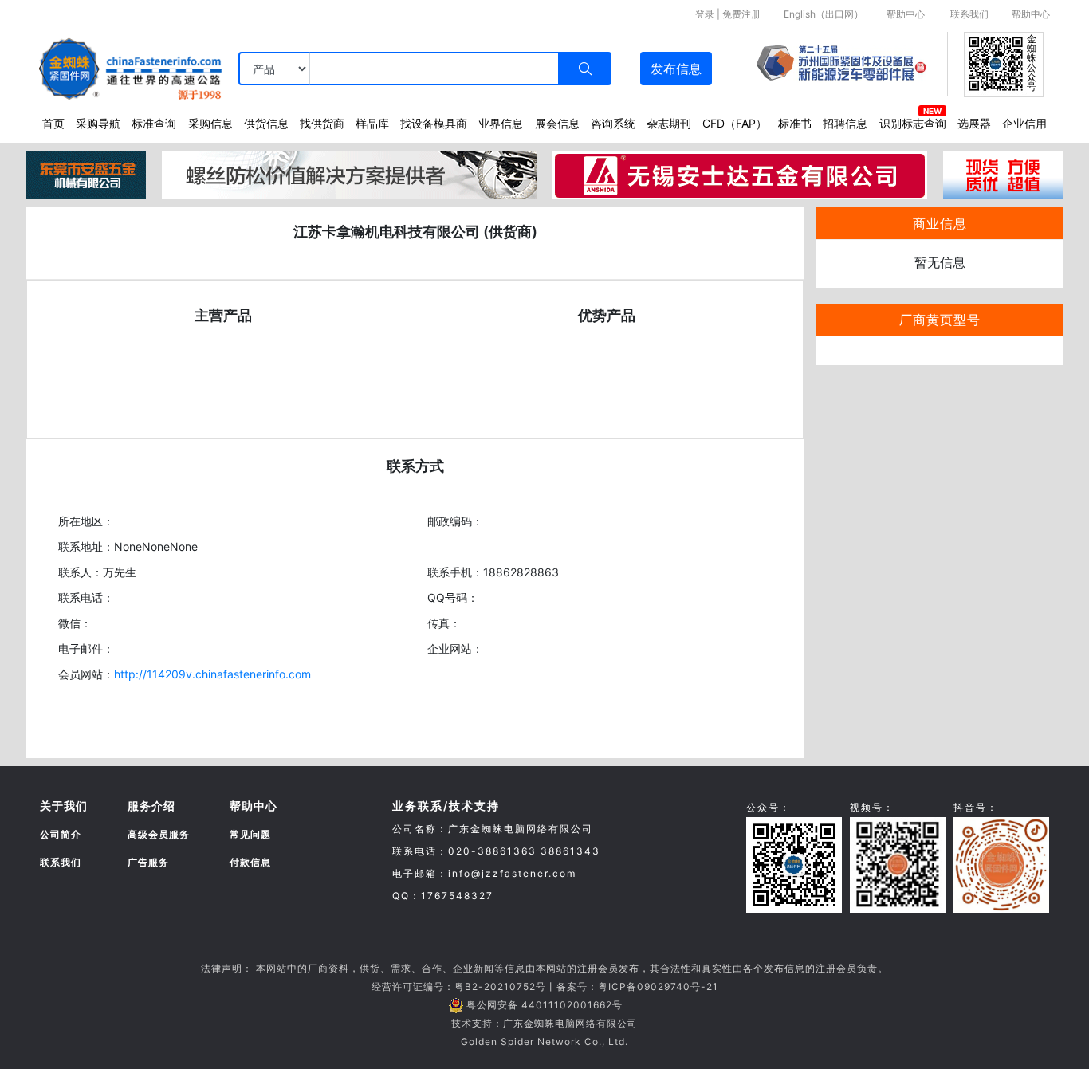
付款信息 (250, 862)
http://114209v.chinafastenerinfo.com (212, 674)
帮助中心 (906, 14)
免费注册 (741, 14)
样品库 (372, 123)
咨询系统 (613, 123)
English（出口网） (823, 14)
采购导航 (98, 123)
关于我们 (64, 805)
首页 (53, 123)
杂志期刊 (669, 123)
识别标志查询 (912, 123)
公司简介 (60, 834)
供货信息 (266, 123)
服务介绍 (151, 805)
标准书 (795, 123)
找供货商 (322, 123)
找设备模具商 (433, 123)
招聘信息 (845, 123)
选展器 (974, 123)
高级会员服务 (159, 834)
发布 (676, 69)
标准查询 (154, 123)
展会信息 (557, 123)
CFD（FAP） (734, 123)
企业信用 (1024, 123)
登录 (704, 14)
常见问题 (250, 834)
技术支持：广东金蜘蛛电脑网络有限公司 (544, 1023)
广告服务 (148, 862)
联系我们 (969, 14)
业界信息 (500, 123)
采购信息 (210, 123)
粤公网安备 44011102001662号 (544, 1005)
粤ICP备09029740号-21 (658, 986)
